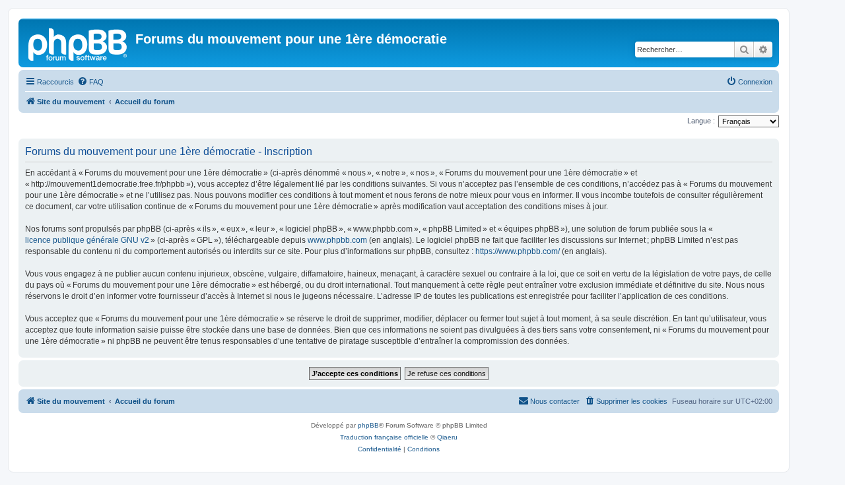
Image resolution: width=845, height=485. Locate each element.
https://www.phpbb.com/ (517, 251)
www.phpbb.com (337, 240)
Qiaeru (447, 437)
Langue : (701, 121)
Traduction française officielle (384, 437)
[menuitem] (90, 82)
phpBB (368, 425)
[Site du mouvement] (78, 43)
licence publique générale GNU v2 (87, 240)
